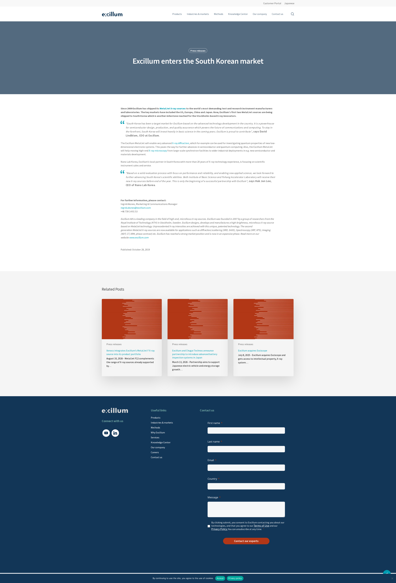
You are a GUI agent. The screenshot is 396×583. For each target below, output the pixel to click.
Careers (155, 452)
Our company (158, 447)
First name (214, 423)
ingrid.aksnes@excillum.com (136, 207)
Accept (220, 578)
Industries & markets (162, 422)
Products (155, 417)
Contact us (156, 457)
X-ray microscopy (158, 150)
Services (155, 437)
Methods (155, 427)
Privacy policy (235, 578)
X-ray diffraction (180, 143)
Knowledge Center (160, 442)
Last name (214, 441)
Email (211, 460)
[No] (392, 578)
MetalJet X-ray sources (173, 108)
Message (213, 497)
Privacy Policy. (219, 529)
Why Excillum (158, 432)
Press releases (197, 50)
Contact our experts (246, 541)
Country (212, 478)
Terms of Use (261, 525)
